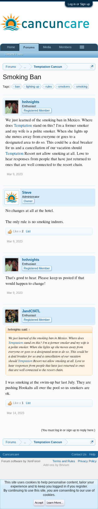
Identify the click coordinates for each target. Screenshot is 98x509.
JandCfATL (31, 311)
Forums (29, 47)
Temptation (23, 125)
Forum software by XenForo (21, 461)
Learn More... (55, 502)
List (28, 231)
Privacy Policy (87, 461)
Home (11, 47)
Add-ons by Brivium (56, 465)
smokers (64, 86)
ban (17, 86)
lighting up (32, 86)
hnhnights (30, 102)
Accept (39, 502)
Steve (26, 192)
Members (65, 47)
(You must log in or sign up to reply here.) (68, 430)
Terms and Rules (64, 461)
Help (92, 454)
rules (48, 86)
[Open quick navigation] (92, 66)
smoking (81, 86)
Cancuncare (11, 454)
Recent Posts (14, 54)
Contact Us (79, 454)
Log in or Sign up (79, 4)
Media (47, 47)
